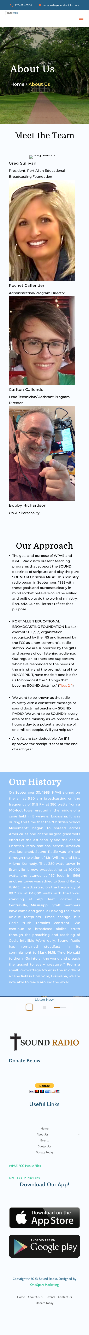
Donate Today (44, 1152)
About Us (42, 1134)
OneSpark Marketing (44, 1285)
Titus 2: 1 (66, 685)
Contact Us (45, 1146)
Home (44, 1128)
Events (44, 1140)
